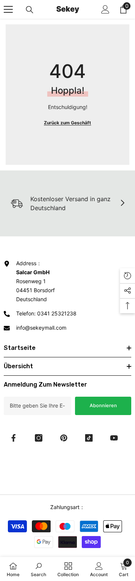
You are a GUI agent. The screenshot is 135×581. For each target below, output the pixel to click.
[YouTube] (114, 438)
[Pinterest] (64, 438)
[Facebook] (13, 438)
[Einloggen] (105, 9)
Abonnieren (103, 405)
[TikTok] (89, 438)
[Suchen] (29, 9)
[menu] (8, 9)
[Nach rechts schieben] (122, 203)
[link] (38, 569)
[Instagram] (38, 438)
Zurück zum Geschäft (67, 122)
